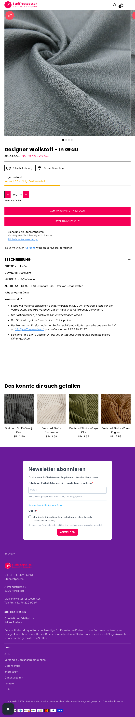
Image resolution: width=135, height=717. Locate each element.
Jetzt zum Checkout (67, 221)
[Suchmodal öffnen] (114, 5)
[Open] (8, 709)
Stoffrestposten (33, 701)
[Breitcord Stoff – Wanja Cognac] (116, 409)
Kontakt (9, 683)
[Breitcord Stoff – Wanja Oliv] (83, 409)
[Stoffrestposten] (20, 5)
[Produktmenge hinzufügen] (8, 194)
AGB (7, 653)
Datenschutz (12, 665)
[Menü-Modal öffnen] (128, 5)
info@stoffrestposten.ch (29, 329)
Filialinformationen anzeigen (23, 239)
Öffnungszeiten (13, 677)
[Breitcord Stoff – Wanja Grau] (19, 409)
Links (7, 689)
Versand (30, 247)
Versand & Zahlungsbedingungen (25, 659)
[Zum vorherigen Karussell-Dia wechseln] (120, 365)
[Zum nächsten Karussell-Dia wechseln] (128, 365)
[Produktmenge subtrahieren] (26, 194)
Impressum (11, 671)
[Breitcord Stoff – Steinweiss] (51, 409)
